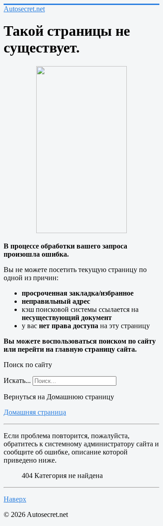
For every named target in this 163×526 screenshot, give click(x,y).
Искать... (17, 380)
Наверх (15, 499)
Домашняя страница (35, 412)
